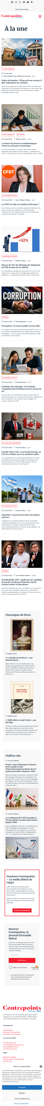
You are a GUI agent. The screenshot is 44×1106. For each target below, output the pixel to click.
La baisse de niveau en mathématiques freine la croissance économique (19, 144)
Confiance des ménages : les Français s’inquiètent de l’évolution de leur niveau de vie (21, 388)
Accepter (22, 1087)
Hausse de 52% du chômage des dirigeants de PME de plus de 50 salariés (21, 266)
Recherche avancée (22, 9)
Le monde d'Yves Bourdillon (11, 443)
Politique (5, 317)
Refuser (22, 1093)
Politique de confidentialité (21, 1103)
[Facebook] (12, 2)
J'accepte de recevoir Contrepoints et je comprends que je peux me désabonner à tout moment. (22, 977)
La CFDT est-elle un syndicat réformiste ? (21, 204)
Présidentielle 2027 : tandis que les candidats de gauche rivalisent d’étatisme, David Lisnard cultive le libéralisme (22, 582)
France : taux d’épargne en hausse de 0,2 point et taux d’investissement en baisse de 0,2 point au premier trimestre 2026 (21, 767)
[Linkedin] (24, 2)
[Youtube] (28, 2)
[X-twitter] (20, 2)
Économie (20, 134)
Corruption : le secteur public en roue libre (21, 326)
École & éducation (8, 134)
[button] (41, 1066)
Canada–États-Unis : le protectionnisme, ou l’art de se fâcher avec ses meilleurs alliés (21, 453)
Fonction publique (8, 69)
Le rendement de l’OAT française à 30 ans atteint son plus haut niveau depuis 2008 (21, 820)
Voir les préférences (22, 1099)
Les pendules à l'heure (9, 195)
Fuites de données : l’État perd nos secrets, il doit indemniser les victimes (22, 81)
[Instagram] (16, 2)
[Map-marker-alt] (32, 2)
